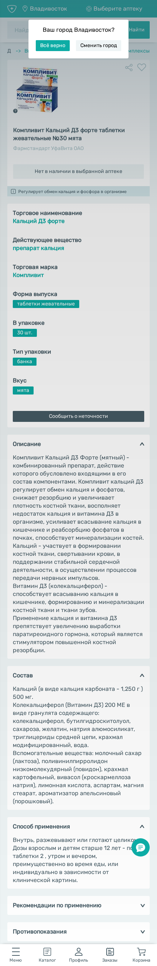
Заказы (110, 960)
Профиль (78, 960)
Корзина (141, 960)
